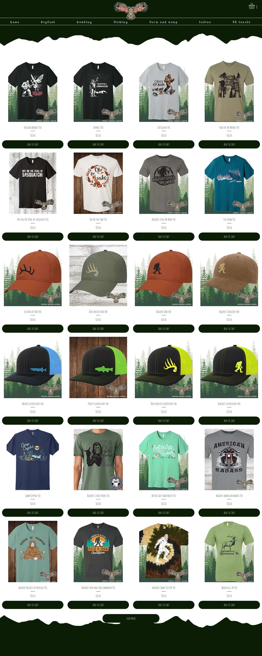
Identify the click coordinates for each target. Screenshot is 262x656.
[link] (255, 6)
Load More (131, 618)
